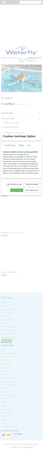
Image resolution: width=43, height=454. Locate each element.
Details (21, 145)
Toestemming (9, 145)
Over (29, 145)
